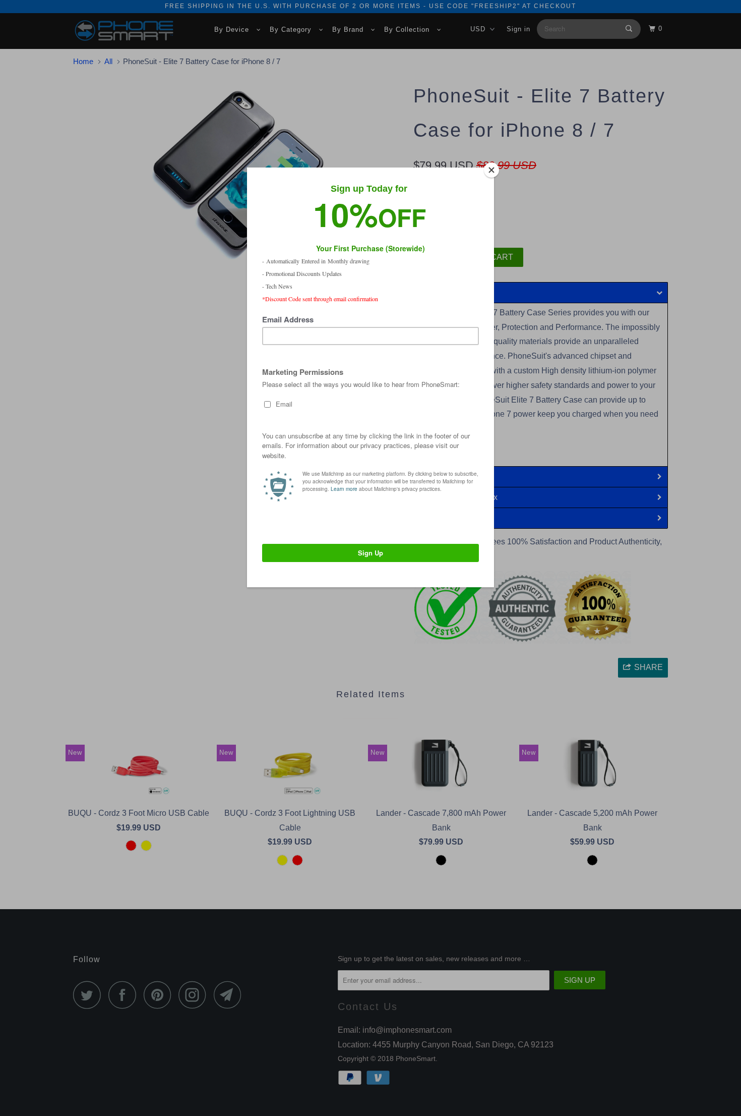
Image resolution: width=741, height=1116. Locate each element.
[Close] (491, 170)
